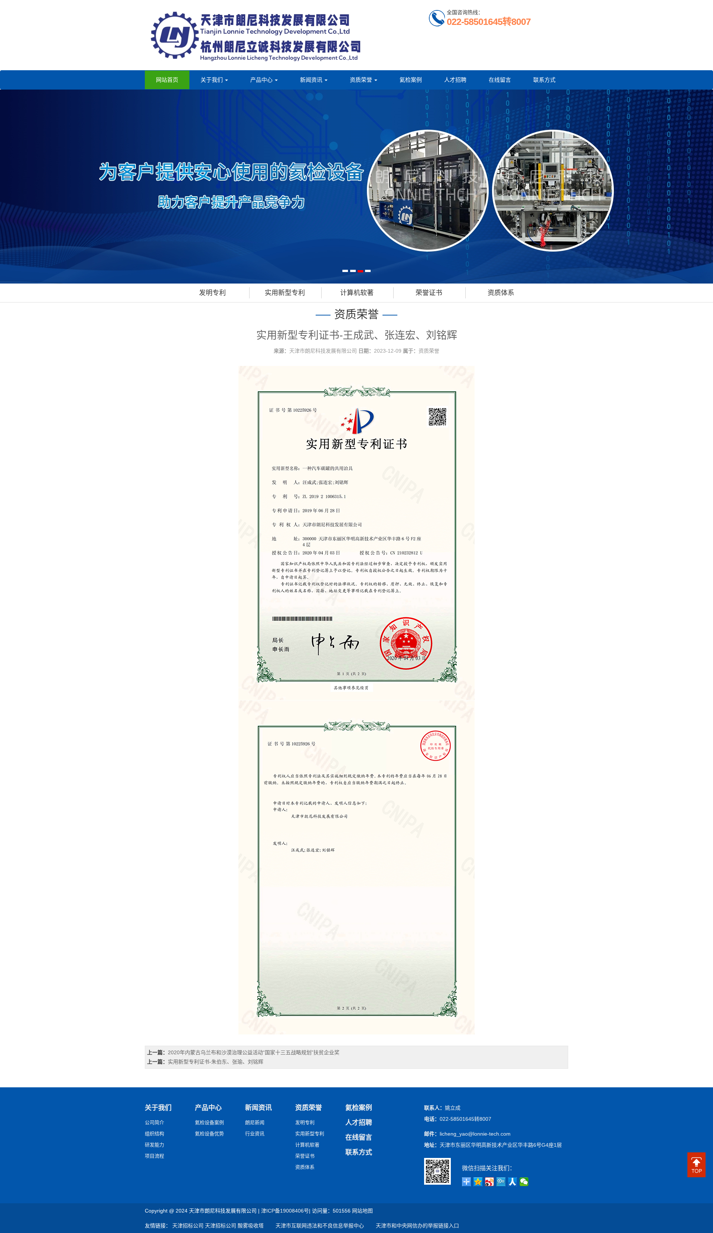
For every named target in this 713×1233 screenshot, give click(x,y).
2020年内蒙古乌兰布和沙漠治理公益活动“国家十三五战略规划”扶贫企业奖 (253, 1052)
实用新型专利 (285, 293)
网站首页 (167, 80)
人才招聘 (455, 80)
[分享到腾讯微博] (501, 1181)
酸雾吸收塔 (251, 1226)
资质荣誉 (362, 80)
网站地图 (362, 1211)
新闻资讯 (312, 80)
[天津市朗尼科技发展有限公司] (256, 35)
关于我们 (212, 80)
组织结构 (154, 1133)
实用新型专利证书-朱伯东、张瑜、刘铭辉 (215, 1062)
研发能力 (154, 1145)
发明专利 (212, 293)
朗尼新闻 (254, 1122)
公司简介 (154, 1122)
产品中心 (262, 80)
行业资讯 (254, 1133)
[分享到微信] (524, 1181)
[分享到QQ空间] (478, 1181)
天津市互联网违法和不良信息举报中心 (314, 1226)
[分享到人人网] (512, 1181)
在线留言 (500, 80)
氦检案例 (411, 80)
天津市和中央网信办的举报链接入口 (412, 1226)
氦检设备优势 (209, 1133)
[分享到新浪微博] (489, 1181)
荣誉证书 (429, 293)
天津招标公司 (188, 1226)
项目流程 (154, 1156)
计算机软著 (357, 293)
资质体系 (501, 293)
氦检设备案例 (209, 1122)
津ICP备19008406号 (285, 1211)
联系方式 (544, 80)
